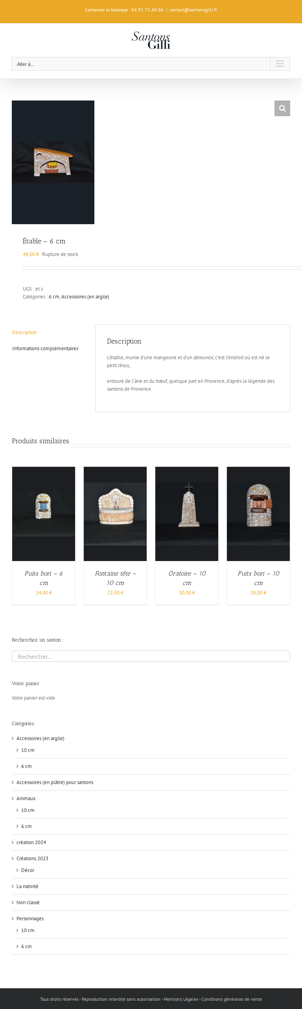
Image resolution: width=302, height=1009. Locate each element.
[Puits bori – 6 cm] (43, 470)
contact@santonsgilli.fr (193, 10)
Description (24, 332)
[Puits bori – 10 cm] (258, 470)
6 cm (54, 296)
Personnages (30, 918)
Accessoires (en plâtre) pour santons (55, 782)
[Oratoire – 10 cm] (186, 470)
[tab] (48, 332)
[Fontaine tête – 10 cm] (115, 470)
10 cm (28, 750)
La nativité (28, 886)
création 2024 (31, 842)
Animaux (26, 798)
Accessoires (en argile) (85, 296)
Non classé (28, 902)
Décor (27, 870)
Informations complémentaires (45, 348)
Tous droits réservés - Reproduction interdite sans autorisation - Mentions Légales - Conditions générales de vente (151, 999)
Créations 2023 (32, 858)
